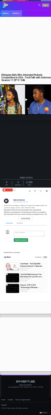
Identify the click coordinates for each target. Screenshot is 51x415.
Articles (16, 13)
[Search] (39, 5)
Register (4, 405)
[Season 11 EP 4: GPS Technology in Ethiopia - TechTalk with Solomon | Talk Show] (12, 288)
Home (3, 400)
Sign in (45, 5)
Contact (10, 400)
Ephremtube (18, 200)
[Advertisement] (25, 43)
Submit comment (21, 240)
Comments (9, 223)
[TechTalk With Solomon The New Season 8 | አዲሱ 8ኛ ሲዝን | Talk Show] (12, 277)
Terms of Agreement (22, 400)
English (44, 412)
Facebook (20, 223)
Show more (25, 218)
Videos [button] (5, 13)
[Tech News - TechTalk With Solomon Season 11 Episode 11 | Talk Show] (12, 266)
